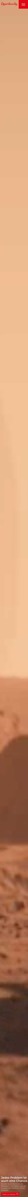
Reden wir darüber (9, 1194)
